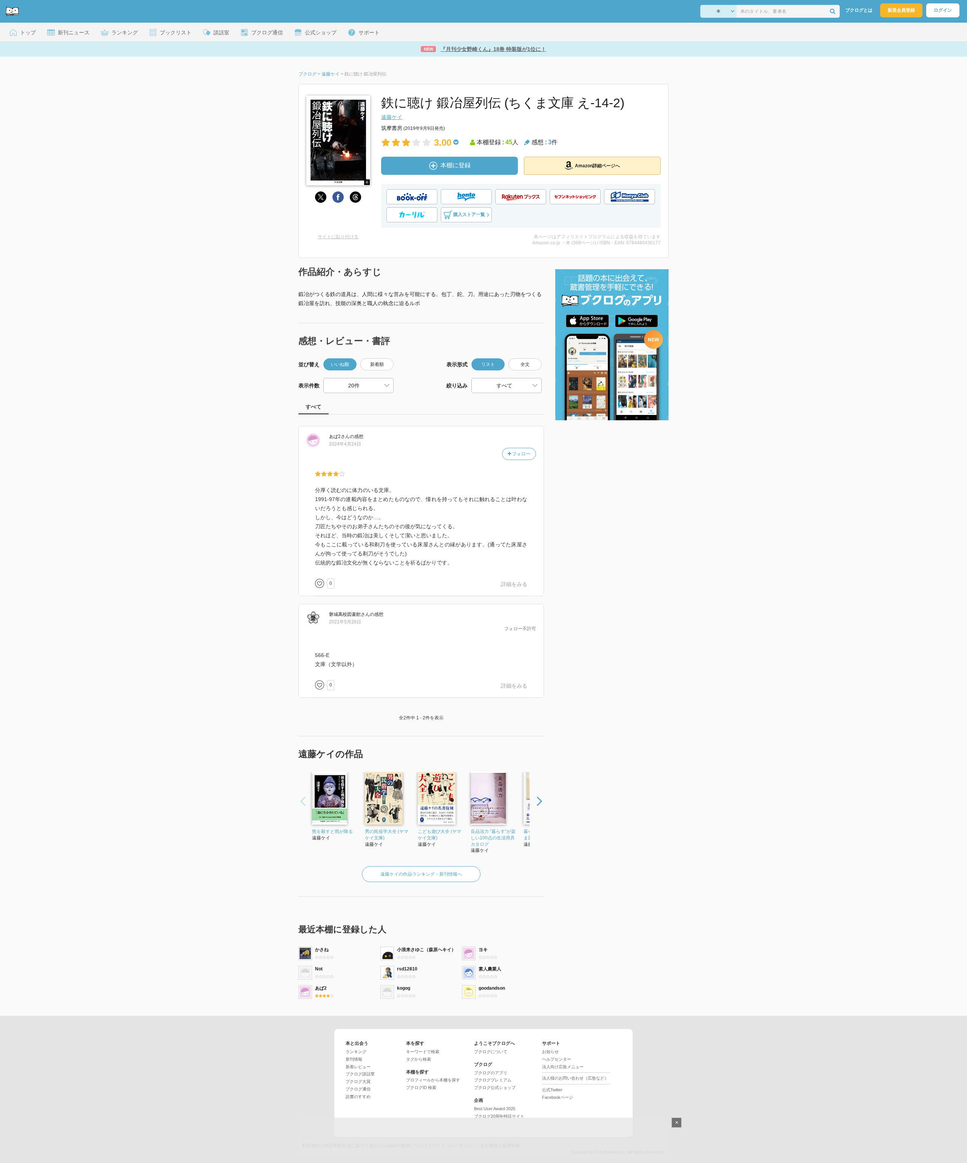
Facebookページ (557, 1097)
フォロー (520, 454)
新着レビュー (358, 1066)
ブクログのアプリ (490, 1072)
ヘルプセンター (556, 1059)
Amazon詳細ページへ (597, 165)
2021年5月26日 (345, 622)
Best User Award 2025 (494, 1108)
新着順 (377, 364)
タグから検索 (418, 1059)
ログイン (943, 10)
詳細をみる (514, 584)
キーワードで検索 (422, 1051)
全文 (525, 364)
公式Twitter (552, 1089)
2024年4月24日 (345, 444)
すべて (313, 407)
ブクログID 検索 (421, 1087)
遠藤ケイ (391, 117)
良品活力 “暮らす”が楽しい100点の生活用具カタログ (493, 838)
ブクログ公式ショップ (495, 1087)
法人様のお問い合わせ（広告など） (575, 1078)
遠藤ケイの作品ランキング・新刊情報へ (421, 874)
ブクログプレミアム (492, 1080)
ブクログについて (490, 1051)
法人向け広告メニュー (563, 1066)
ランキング (356, 1051)
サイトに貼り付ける (338, 236)
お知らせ (550, 1051)
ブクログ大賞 (358, 1081)
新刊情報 (354, 1059)
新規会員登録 (901, 10)
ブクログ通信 (358, 1089)
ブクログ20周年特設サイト (499, 1116)
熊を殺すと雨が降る (332, 831)
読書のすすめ (358, 1096)
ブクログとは (859, 10)
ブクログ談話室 (360, 1074)
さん (339, 436)
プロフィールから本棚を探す (433, 1080)
